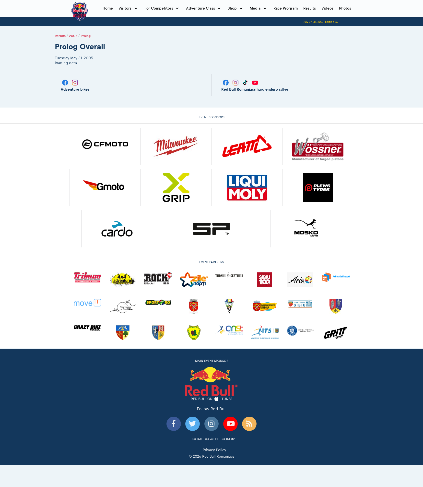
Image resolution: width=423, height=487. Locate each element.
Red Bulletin (228, 438)
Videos (327, 8)
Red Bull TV (211, 438)
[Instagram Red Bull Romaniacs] (236, 82)
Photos (345, 8)
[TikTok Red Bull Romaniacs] (246, 82)
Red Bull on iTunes (212, 399)
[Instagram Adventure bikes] (74, 82)
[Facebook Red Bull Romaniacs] (226, 82)
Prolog (86, 35)
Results (309, 8)
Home (108, 8)
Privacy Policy (214, 450)
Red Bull (197, 438)
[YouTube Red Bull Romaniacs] (255, 82)
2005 (73, 35)
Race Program (285, 8)
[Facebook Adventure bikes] (65, 82)
